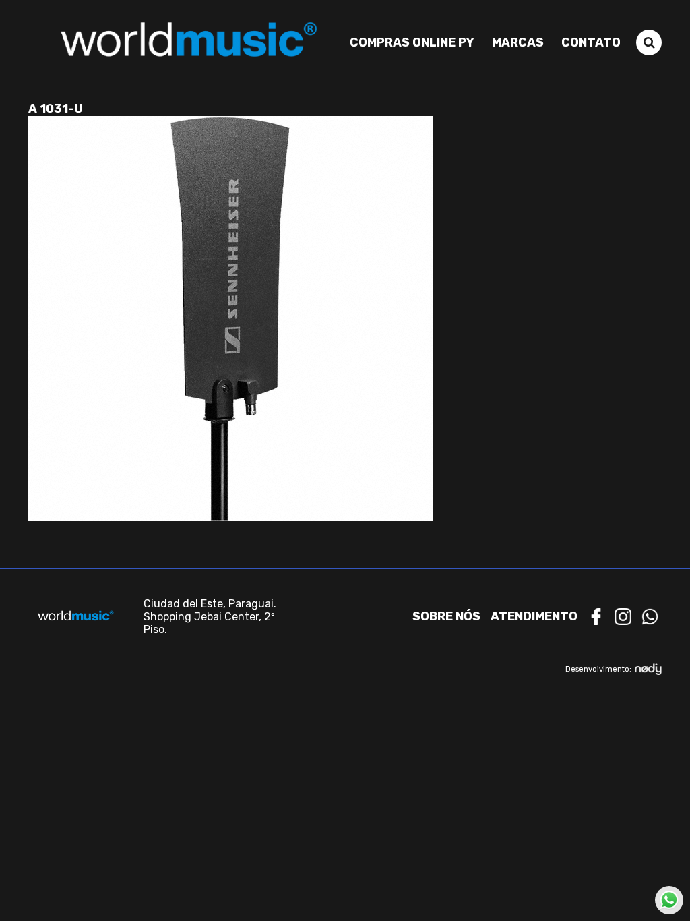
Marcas (518, 42)
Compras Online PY (412, 42)
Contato (591, 42)
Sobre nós (446, 616)
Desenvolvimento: (598, 669)
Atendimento (534, 616)
